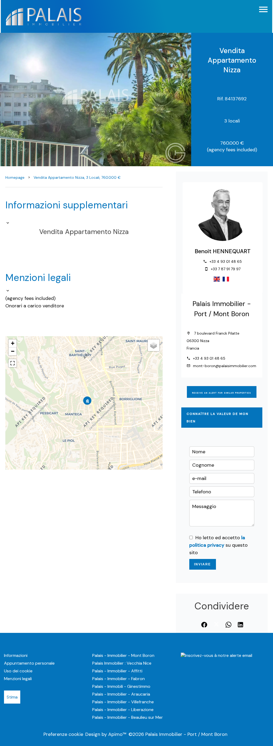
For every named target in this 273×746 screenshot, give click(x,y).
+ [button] (12, 343)
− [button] (12, 351)
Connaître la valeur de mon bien (217, 417)
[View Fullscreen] (13, 363)
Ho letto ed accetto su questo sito (218, 545)
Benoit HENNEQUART (223, 251)
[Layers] (153, 345)
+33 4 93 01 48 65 (226, 261)
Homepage (15, 177)
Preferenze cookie (63, 734)
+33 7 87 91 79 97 (225, 269)
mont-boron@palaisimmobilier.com (224, 365)
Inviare (202, 564)
